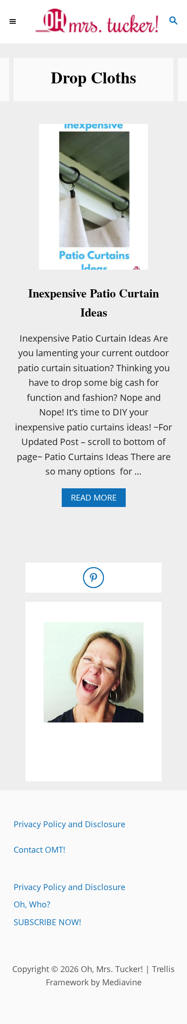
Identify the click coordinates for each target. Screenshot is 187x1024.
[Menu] (13, 21)
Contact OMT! (39, 849)
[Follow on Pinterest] (93, 577)
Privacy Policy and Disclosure (69, 824)
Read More (97, 499)
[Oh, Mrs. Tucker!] (93, 21)
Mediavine (122, 982)
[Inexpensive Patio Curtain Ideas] (93, 201)
